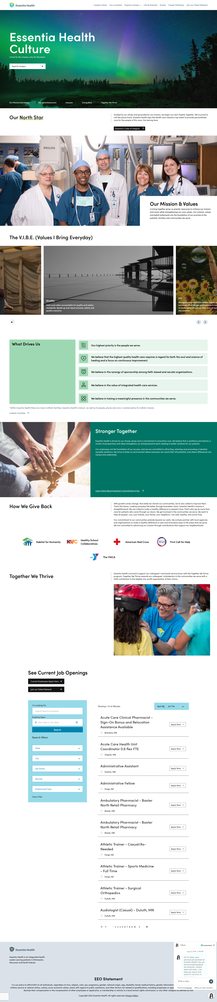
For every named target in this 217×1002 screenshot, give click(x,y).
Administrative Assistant (119, 766)
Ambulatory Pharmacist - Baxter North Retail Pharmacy (126, 802)
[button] (57, 748)
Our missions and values (19, 102)
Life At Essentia (150, 5)
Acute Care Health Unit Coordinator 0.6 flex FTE (119, 746)
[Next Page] (140, 927)
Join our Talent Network (197, 5)
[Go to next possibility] (205, 322)
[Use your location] (77, 722)
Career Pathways (176, 5)
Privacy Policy (132, 995)
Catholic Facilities (17, 413)
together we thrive (109, 102)
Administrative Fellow (117, 783)
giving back (87, 102)
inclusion (69, 102)
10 (135, 926)
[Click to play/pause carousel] (11, 322)
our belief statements (47, 102)
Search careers (19, 66)
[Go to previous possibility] (198, 322)
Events (163, 5)
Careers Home (100, 5)
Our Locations (115, 5)
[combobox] (57, 711)
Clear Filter (37, 796)
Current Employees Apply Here (45, 681)
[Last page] (147, 927)
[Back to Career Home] (22, 5)
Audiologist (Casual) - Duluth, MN (127, 910)
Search (57, 729)
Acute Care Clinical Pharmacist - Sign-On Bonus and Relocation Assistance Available (126, 722)
